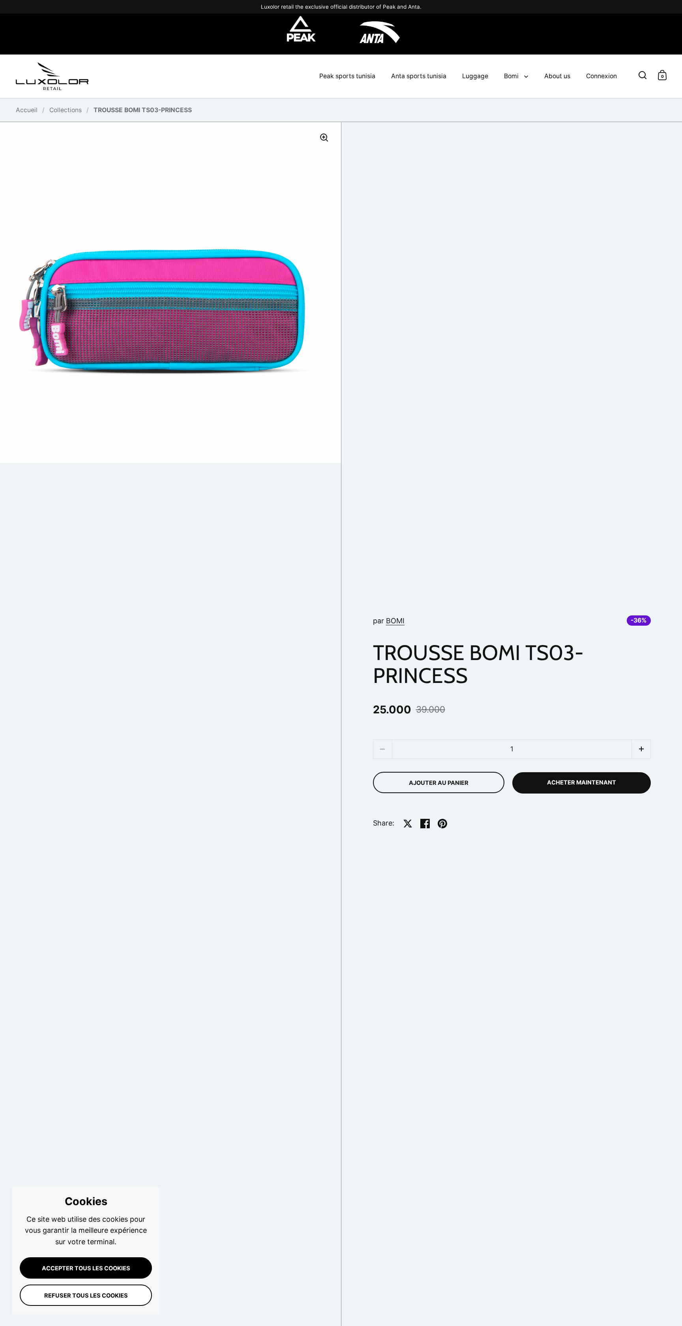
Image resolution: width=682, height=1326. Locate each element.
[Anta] (380, 34)
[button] (641, 749)
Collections (65, 110)
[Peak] (301, 34)
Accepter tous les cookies (86, 1268)
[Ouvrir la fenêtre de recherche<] (643, 75)
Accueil (26, 110)
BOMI (395, 621)
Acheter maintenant (581, 782)
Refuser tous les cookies (86, 1295)
